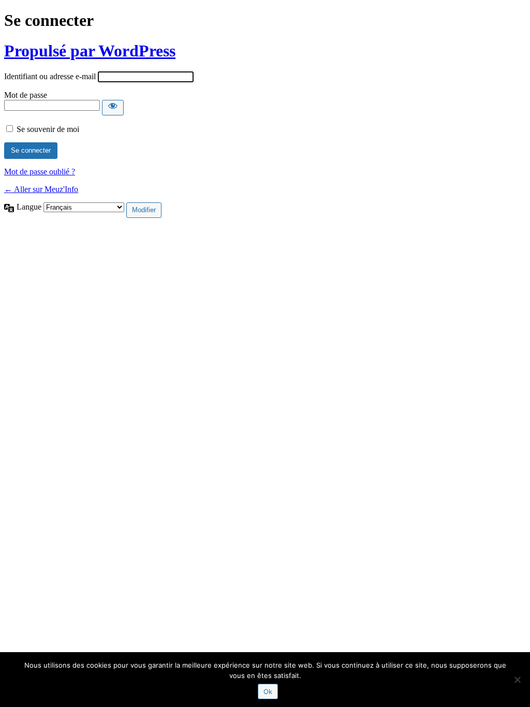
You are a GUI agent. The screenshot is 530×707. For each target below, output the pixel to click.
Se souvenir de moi (48, 129)
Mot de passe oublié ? (39, 171)
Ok (267, 691)
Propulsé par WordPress (89, 50)
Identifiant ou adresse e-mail (50, 76)
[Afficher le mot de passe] (113, 107)
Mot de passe (25, 95)
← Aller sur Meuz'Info (41, 189)
